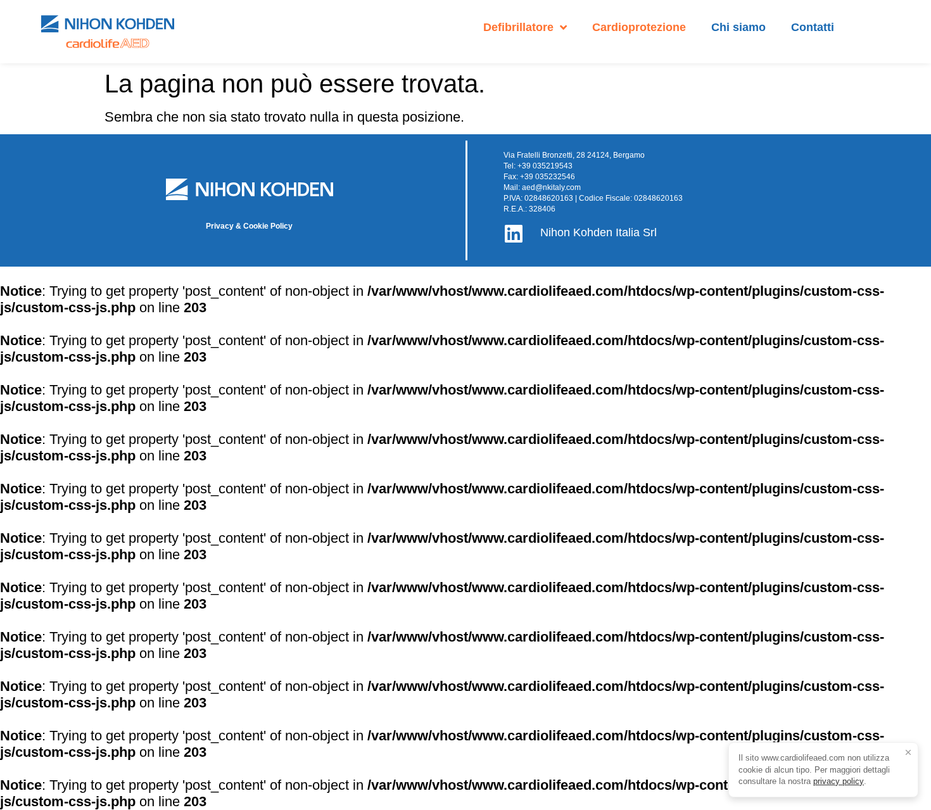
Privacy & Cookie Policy (249, 226)
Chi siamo (738, 27)
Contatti (812, 27)
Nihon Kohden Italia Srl (598, 232)
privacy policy (838, 781)
